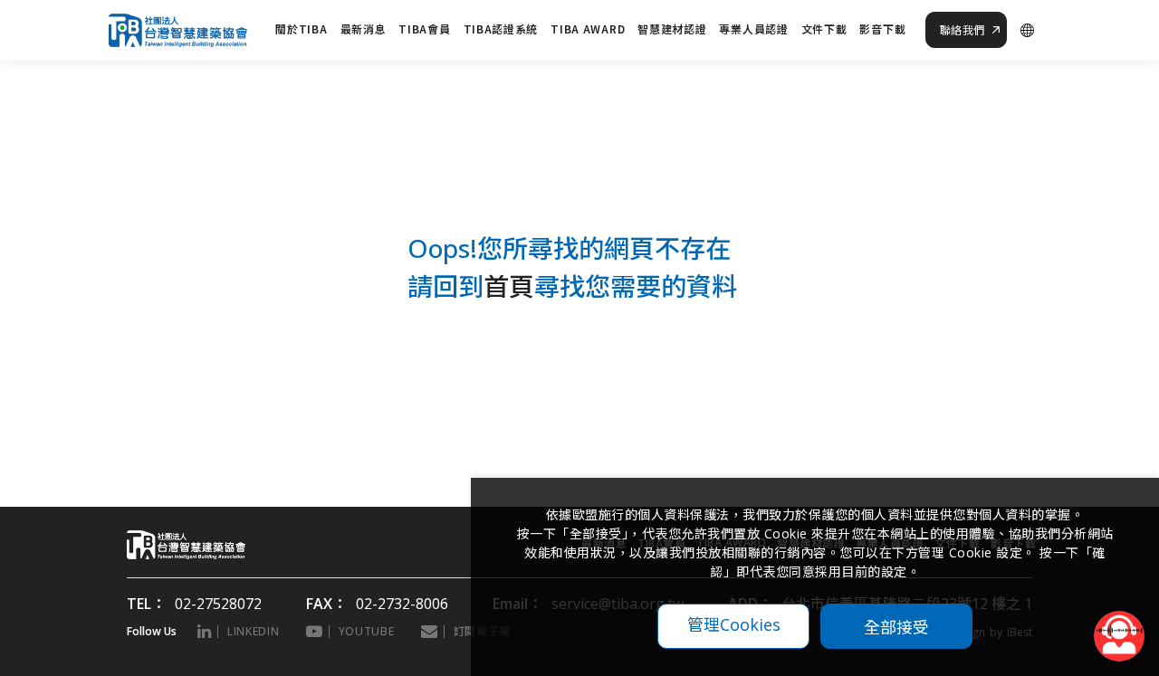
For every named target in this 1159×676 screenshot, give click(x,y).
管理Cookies (734, 624)
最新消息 (363, 28)
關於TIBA (301, 28)
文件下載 (824, 28)
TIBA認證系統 (501, 28)
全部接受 (896, 626)
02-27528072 (218, 603)
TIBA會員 (424, 28)
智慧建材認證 (671, 28)
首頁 (509, 286)
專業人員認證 (753, 28)
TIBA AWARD (588, 28)
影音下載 (882, 28)
